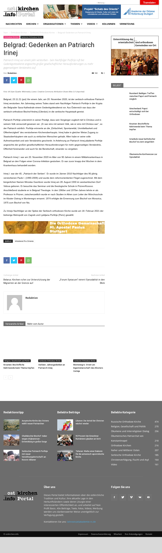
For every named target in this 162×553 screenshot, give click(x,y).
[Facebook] (6, 80)
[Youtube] (148, 497)
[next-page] (10, 377)
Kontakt (149, 534)
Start (5, 32)
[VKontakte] (140, 497)
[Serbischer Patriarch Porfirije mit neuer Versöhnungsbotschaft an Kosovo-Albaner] (11, 455)
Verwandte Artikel (14, 324)
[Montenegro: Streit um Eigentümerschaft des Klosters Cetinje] (89, 346)
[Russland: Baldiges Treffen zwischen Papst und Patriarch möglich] (119, 100)
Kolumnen (108, 23)
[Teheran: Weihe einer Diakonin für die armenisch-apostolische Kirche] (65, 455)
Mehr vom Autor (35, 324)
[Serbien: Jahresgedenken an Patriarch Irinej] (54, 346)
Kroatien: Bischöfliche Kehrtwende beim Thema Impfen (140, 127)
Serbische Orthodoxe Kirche (42, 32)
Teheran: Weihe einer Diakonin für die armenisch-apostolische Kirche (90, 454)
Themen (75, 23)
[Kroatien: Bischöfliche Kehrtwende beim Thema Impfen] (19, 346)
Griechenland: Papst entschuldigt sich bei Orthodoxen (139, 111)
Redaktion (12, 73)
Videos (91, 23)
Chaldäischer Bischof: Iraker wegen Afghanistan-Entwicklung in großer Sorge (34, 439)
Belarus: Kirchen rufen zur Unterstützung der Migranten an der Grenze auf (26, 281)
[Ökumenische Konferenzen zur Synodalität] (119, 161)
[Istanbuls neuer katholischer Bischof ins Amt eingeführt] (119, 145)
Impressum (83, 534)
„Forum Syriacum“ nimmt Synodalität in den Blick (82, 281)
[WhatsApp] (28, 80)
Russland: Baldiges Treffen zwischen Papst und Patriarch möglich (143, 96)
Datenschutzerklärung (101, 534)
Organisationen (53, 23)
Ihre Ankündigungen (134, 534)
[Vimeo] (131, 497)
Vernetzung (127, 23)
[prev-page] (5, 377)
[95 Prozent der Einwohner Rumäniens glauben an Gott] (65, 440)
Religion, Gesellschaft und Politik (17, 361)
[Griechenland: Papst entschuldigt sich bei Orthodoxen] (119, 115)
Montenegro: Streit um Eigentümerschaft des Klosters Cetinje (88, 368)
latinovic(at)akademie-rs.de (81, 521)
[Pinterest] (21, 80)
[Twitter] (14, 80)
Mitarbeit (118, 534)
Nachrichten (14, 23)
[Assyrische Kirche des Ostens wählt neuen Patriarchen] (11, 424)
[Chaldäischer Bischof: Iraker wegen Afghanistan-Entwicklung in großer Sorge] (11, 440)
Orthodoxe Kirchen (19, 32)
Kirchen (31, 23)
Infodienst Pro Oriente (24, 241)
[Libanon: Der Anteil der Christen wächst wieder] (65, 424)
